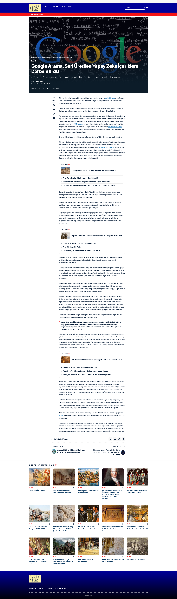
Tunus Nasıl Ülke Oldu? (37, 490)
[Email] (54, 109)
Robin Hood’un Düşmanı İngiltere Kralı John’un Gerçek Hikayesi (85, 371)
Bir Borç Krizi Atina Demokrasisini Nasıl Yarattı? (80, 367)
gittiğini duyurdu (110, 98)
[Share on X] (39, 88)
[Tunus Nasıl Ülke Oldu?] (39, 477)
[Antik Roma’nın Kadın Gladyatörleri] (88, 546)
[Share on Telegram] (47, 88)
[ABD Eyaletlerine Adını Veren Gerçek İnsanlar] (88, 477)
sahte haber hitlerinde (115, 127)
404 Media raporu (79, 124)
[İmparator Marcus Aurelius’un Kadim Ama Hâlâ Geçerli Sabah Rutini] (65, 235)
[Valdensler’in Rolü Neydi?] (137, 546)
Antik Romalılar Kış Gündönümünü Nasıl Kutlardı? (80, 178)
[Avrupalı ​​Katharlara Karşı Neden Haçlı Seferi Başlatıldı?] (137, 513)
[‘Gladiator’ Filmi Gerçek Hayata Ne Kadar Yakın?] (88, 513)
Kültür (33, 61)
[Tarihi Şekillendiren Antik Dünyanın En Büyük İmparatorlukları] (65, 170)
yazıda (61, 415)
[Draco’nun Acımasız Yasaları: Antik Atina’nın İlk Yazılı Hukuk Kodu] (113, 513)
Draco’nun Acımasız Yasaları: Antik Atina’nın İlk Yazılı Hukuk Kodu (113, 529)
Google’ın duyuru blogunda (106, 147)
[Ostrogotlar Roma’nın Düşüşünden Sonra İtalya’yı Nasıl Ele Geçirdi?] (64, 546)
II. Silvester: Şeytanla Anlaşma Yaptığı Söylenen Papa (38, 561)
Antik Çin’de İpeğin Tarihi (72, 247)
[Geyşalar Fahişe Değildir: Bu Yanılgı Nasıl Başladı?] (137, 477)
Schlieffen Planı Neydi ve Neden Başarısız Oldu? (80, 243)
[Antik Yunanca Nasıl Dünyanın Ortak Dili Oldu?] (113, 546)
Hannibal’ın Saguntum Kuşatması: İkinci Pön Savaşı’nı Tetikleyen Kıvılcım (89, 185)
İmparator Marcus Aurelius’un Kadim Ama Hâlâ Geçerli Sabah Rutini (97, 236)
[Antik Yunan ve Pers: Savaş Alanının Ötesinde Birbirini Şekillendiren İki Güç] (64, 513)
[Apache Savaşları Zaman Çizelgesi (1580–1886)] (39, 513)
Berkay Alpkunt (40, 81)
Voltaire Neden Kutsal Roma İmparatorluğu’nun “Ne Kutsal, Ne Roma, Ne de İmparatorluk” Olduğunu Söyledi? (112, 494)
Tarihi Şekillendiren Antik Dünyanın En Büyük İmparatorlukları (94, 170)
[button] (54, 113)
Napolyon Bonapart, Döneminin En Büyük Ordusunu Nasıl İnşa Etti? (87, 375)
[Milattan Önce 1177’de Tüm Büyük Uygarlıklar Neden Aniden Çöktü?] (65, 359)
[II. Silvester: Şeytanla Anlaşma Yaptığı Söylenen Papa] (39, 546)
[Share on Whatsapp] (43, 88)
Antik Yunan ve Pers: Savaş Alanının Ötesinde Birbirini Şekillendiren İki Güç (63, 529)
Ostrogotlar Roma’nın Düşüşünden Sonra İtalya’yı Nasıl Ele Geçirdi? (63, 561)
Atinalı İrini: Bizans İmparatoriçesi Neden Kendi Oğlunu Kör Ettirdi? (86, 182)
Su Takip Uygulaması (37, 14)
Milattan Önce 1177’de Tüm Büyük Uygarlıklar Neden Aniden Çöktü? (97, 360)
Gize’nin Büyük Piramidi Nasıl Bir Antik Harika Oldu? (81, 251)
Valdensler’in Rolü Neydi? (136, 559)
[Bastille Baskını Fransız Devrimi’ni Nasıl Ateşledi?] (64, 477)
